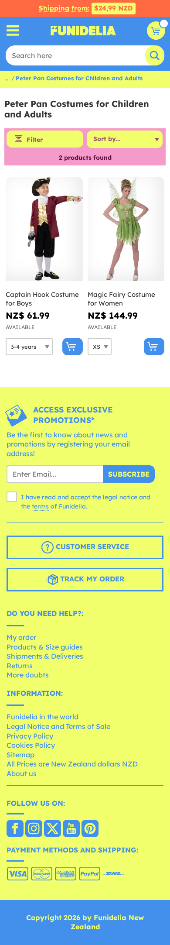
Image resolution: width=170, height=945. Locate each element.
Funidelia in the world (42, 716)
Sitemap (20, 754)
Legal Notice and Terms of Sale (58, 726)
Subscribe (129, 474)
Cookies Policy (31, 745)
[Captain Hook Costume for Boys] (44, 229)
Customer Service (91, 547)
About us (22, 773)
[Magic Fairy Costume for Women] (126, 229)
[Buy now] (72, 346)
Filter (35, 140)
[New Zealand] (15, 829)
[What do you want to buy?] (13, 31)
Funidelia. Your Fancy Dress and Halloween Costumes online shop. (83, 30)
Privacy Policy (30, 736)
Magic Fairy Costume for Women (121, 298)
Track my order (91, 579)
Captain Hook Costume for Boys (42, 298)
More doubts (28, 674)
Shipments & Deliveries (45, 656)
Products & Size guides (45, 647)
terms (40, 506)
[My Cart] (156, 30)
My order (21, 637)
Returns (20, 665)
